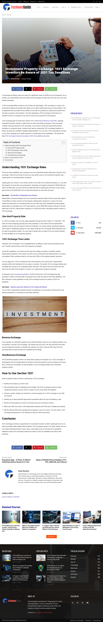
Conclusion (9, 160)
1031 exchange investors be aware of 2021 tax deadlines (24, 136)
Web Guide (66, 522)
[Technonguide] (7, 7)
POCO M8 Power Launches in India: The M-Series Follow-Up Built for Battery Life (22, 557)
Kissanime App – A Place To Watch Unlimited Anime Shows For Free (16, 461)
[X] (100, 1)
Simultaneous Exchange (16, 155)
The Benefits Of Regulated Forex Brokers (23, 195)
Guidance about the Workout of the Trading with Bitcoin (28, 287)
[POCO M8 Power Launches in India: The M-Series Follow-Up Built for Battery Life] (11, 517)
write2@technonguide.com (43, 612)
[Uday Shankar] (7, 78)
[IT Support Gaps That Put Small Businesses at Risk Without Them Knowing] (51, 517)
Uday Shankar (15, 78)
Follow (98, 228)
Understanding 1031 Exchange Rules (17, 145)
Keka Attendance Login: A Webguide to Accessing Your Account (71, 527)
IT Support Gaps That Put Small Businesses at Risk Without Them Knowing (50, 527)
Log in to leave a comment (10, 497)
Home (3, 15)
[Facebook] (94, 1)
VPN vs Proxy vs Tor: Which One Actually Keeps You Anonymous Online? (55, 567)
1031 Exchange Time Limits (18, 150)
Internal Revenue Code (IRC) (47, 121)
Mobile (4, 522)
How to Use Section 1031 (14, 157)
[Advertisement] (86, 99)
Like (100, 222)
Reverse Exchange (15, 153)
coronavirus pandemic (21, 274)
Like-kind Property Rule (16, 148)
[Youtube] (87, 603)
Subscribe (98, 233)
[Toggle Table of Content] (62, 142)
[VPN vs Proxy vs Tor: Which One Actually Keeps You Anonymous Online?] (40, 568)
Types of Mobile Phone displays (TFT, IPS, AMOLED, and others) (51, 461)
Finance (9, 15)
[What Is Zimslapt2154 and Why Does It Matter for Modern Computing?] (31, 517)
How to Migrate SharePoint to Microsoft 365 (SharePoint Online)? (92, 527)
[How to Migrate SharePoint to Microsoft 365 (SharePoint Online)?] (92, 517)
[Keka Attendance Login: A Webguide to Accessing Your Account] (72, 517)
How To (85, 522)
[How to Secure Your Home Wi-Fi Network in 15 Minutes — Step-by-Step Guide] (40, 558)
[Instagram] (97, 1)
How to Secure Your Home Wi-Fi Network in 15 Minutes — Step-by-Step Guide (56, 557)
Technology (26, 522)
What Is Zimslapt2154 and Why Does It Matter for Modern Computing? (30, 527)
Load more (51, 536)
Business (45, 522)
